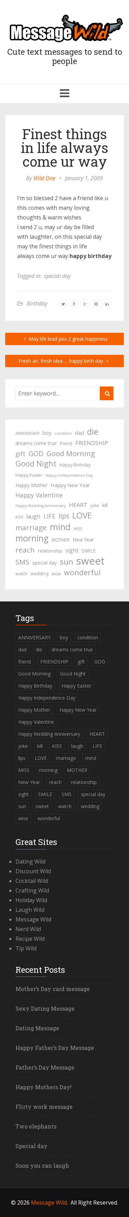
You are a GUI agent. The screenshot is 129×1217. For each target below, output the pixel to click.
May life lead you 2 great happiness (68, 339)
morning (32, 538)
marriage (31, 527)
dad (79, 432)
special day (57, 276)
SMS (22, 562)
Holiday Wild (31, 900)
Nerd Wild (28, 929)
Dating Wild (30, 861)
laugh (33, 516)
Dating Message (37, 1028)
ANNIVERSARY (27, 433)
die (92, 431)
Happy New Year (70, 485)
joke (94, 505)
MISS (78, 528)
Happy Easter (28, 475)
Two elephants (35, 1126)
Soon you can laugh (42, 1165)
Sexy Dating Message (45, 1008)
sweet (90, 561)
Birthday (37, 303)
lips (63, 515)
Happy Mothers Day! (43, 1087)
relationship (50, 551)
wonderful (82, 572)
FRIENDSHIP (91, 443)
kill (105, 505)
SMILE (89, 550)
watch (21, 574)
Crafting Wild (32, 890)
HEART (78, 505)
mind (60, 527)
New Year (83, 539)
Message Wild (33, 919)
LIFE (49, 516)
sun (66, 562)
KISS (19, 517)
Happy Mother (31, 485)
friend (66, 443)
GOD (36, 453)
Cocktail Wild (31, 881)
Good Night (35, 463)
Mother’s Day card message (52, 988)
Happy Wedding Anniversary (40, 505)
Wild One (44, 178)
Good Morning (70, 453)
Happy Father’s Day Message (54, 1047)
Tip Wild (25, 948)
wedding (40, 574)
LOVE (82, 515)
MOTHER (60, 540)
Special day (31, 1145)
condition (63, 433)
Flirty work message (44, 1106)
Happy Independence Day (69, 475)
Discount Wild (33, 871)
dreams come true (36, 443)
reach (25, 550)
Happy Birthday (75, 465)
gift (20, 454)
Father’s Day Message (44, 1067)
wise (56, 574)
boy (47, 432)
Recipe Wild (30, 938)
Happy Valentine (39, 495)
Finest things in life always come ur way (64, 148)
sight (71, 550)
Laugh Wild (29, 910)
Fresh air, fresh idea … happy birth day (62, 361)
